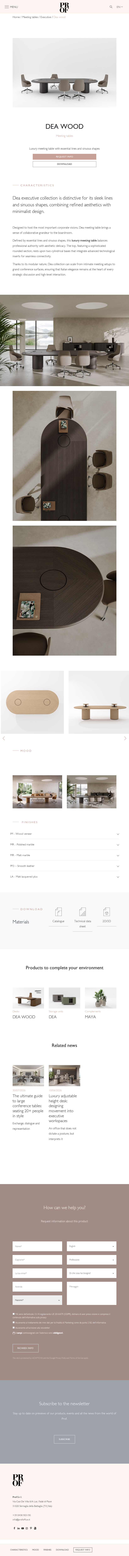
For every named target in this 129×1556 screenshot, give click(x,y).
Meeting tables (30, 17)
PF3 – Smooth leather (22, 865)
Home (16, 17)
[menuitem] (119, 6)
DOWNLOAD (62, 1550)
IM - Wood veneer (21, 833)
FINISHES (47, 1550)
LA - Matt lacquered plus (23, 876)
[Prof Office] (64, 6)
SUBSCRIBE (64, 1439)
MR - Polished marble (22, 844)
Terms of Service (76, 1358)
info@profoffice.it (21, 1519)
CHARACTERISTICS (19, 1550)
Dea (52, 1016)
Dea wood (24, 1016)
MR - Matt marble (20, 855)
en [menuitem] (118, 6)
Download (64, 164)
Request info (64, 156)
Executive (45, 17)
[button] (4, 738)
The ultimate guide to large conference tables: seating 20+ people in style (28, 1105)
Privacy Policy (61, 1358)
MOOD (35, 1550)
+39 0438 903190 (22, 1515)
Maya (90, 1016)
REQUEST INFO (83, 1550)
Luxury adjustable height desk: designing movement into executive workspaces (63, 1108)
